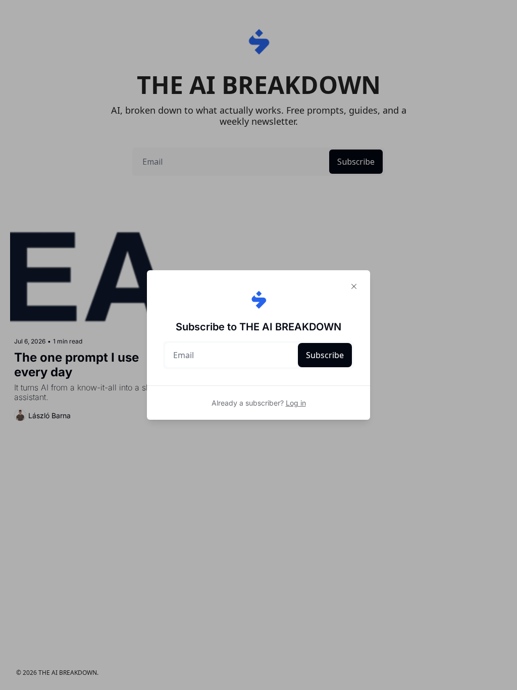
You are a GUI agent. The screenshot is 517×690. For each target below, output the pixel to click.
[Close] (354, 286)
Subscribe (325, 355)
